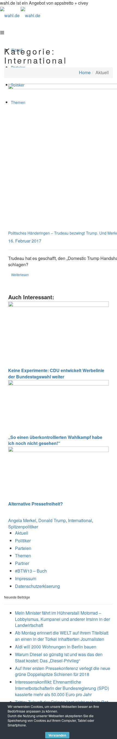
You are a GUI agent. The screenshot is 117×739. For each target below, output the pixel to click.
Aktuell (21, 533)
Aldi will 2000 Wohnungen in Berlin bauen (55, 647)
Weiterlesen (20, 274)
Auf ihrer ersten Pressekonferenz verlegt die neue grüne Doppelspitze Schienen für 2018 (62, 671)
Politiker (23, 540)
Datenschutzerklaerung (37, 586)
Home (85, 72)
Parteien (23, 548)
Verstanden (57, 735)
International (80, 520)
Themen (23, 555)
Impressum (25, 578)
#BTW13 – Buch (31, 571)
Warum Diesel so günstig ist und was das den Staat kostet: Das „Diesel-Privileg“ (59, 657)
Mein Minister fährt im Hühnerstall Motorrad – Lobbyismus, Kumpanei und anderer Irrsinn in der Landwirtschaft (62, 619)
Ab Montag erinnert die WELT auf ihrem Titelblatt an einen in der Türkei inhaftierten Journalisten (61, 636)
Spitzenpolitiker (23, 526)
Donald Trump (52, 520)
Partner (22, 563)
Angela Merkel (22, 520)
